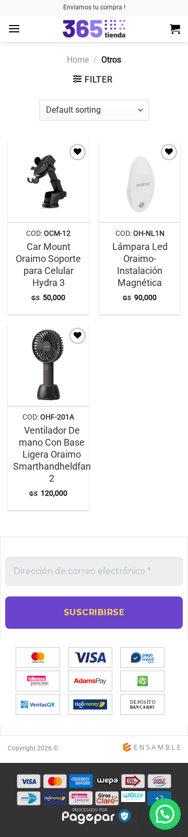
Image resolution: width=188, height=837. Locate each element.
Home (78, 60)
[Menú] (14, 28)
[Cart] (175, 28)
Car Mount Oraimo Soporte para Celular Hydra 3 (48, 265)
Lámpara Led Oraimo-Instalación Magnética (140, 265)
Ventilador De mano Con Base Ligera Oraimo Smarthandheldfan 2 (52, 454)
